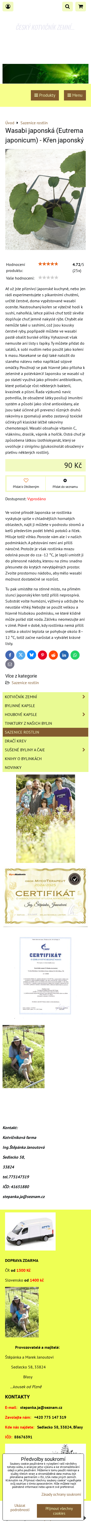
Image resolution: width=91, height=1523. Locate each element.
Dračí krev (15, 740)
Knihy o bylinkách (23, 758)
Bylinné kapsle (20, 705)
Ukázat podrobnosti (20, 1508)
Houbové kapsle (21, 714)
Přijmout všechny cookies (59, 1511)
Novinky (13, 767)
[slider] (48, 264)
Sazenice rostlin (25, 682)
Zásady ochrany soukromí (61, 1494)
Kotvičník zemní (21, 696)
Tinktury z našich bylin (28, 723)
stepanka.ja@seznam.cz (41, 1407)
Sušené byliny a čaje (25, 749)
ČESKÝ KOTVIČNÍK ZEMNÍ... (44, 27)
